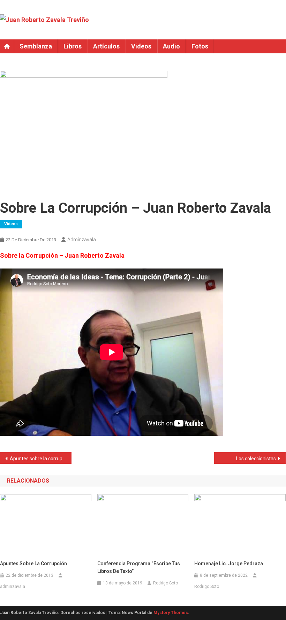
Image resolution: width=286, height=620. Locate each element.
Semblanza (36, 46)
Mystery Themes (170, 612)
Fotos (199, 46)
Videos (141, 46)
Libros (72, 46)
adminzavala (81, 239)
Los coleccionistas (256, 458)
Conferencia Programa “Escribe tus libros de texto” (138, 567)
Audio (171, 46)
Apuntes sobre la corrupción (41, 458)
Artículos (106, 46)
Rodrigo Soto (165, 583)
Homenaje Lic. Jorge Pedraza (228, 563)
